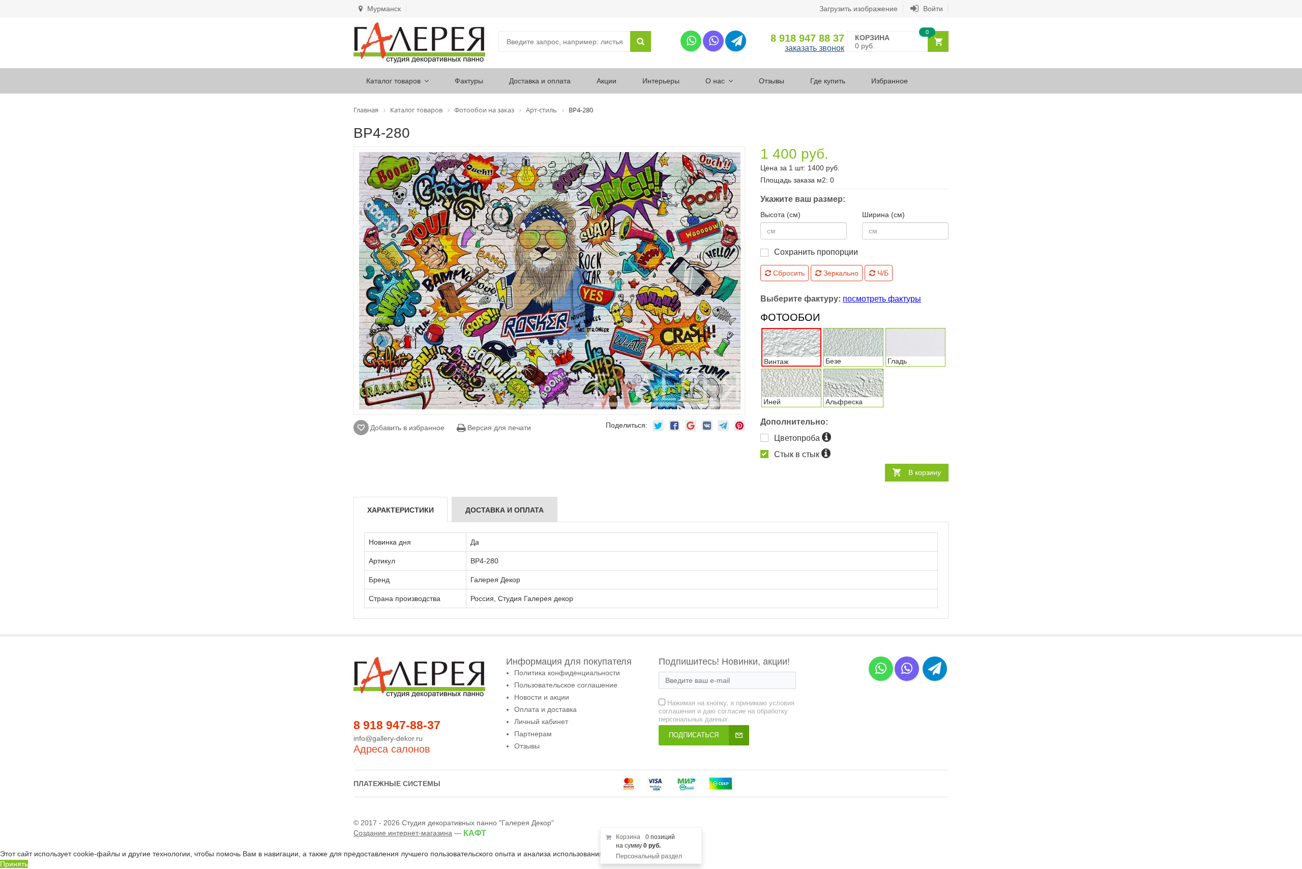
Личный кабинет (541, 721)
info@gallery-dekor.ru (388, 738)
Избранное (889, 81)
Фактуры (469, 81)
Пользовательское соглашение (565, 685)
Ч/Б (882, 273)
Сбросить (788, 273)
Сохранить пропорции (816, 252)
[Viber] (713, 41)
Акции (606, 81)
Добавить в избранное (407, 428)
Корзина (628, 837)
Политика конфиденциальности (567, 673)
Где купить (827, 81)
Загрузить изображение (858, 9)
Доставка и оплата (540, 81)
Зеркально (840, 273)
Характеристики (400, 510)
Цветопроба (798, 438)
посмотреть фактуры (882, 298)
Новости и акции (541, 697)
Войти (932, 9)
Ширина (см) (883, 215)
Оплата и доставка (545, 709)
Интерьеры (660, 81)
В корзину (924, 472)
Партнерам (533, 734)
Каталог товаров (393, 81)
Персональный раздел (649, 856)
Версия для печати (498, 428)
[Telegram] (735, 41)
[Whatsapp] (690, 41)
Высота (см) (780, 215)
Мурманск (383, 9)
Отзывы (771, 81)
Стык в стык (797, 454)
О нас (715, 81)
